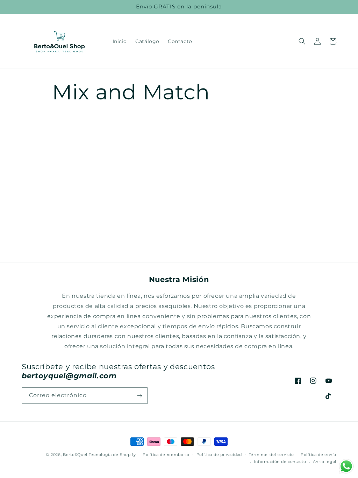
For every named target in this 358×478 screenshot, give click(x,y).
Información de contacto (280, 461)
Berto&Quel (75, 454)
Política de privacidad (219, 454)
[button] (302, 41)
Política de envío (318, 454)
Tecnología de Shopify (112, 454)
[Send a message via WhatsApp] (346, 466)
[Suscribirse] (139, 395)
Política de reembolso (166, 454)
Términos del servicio (271, 454)
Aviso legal (324, 461)
